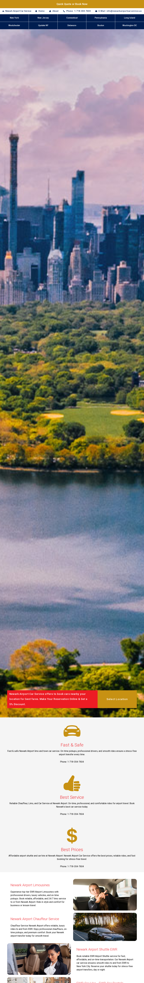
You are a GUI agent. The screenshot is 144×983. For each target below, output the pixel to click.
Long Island (129, 18)
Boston (100, 25)
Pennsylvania (101, 18)
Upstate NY (43, 25)
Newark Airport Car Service (18, 11)
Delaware (72, 25)
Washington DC (129, 25)
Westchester (14, 25)
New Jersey (43, 18)
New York (14, 18)
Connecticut (71, 18)
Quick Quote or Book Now (72, 4)
